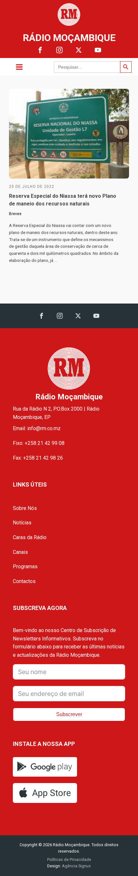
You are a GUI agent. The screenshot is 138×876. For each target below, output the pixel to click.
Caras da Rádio (30, 537)
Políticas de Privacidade (69, 859)
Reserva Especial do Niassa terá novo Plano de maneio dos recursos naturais (62, 200)
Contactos (24, 581)
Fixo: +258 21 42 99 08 (39, 443)
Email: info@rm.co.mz (37, 428)
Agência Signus (76, 865)
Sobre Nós (25, 508)
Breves (15, 214)
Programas (25, 566)
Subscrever (69, 714)
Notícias (22, 523)
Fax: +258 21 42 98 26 (38, 458)
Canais (20, 552)
